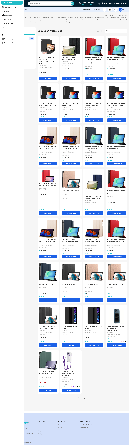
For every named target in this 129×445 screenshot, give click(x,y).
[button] (48, 78)
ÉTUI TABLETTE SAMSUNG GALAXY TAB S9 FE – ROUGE (116, 192)
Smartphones (41, 425)
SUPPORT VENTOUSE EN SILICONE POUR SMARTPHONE (115, 328)
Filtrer (31, 38)
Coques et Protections (45, 67)
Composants (41, 431)
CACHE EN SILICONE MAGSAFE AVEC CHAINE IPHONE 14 (69, 373)
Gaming (40, 434)
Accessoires (42, 65)
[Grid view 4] (102, 31)
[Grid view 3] (98, 31)
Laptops (40, 428)
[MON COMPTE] (104, 9)
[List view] (95, 31)
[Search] (72, 3)
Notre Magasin (62, 425)
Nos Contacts (62, 428)
